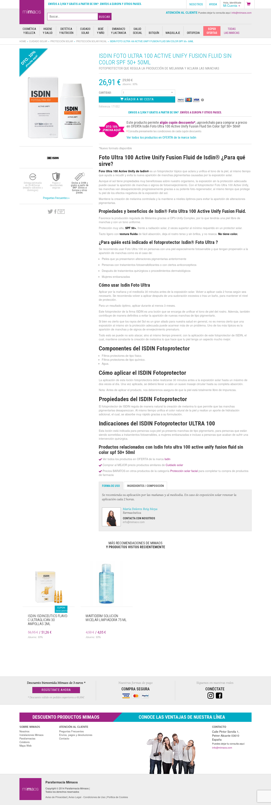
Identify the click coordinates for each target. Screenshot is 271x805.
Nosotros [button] (196, 4)
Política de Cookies (117, 797)
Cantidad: (105, 92)
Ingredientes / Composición (145, 485)
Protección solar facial (91, 41)
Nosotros (24, 731)
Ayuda (213, 4)
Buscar (104, 17)
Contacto (64, 738)
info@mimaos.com (242, 12)
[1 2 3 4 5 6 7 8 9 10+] (148, 93)
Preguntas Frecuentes (71, 731)
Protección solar (61, 41)
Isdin (167, 459)
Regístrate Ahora (56, 690)
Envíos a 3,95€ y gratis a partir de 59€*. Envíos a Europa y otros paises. (95, 4)
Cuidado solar (38, 41)
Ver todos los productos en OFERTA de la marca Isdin (161, 137)
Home (22, 41)
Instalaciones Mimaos (31, 735)
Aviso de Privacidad (56, 797)
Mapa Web (25, 745)
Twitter (50, 211)
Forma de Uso (111, 485)
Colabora (24, 742)
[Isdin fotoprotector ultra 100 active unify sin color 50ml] (31, 11)
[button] (249, 4)
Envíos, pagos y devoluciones (75, 735)
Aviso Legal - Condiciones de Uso (87, 797)
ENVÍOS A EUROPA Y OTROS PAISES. (201, 112)
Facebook (55, 211)
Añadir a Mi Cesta (138, 99)
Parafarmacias (27, 738)
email (61, 211)
